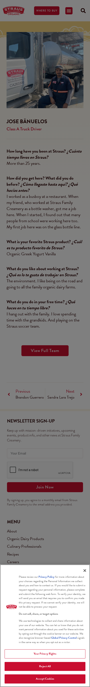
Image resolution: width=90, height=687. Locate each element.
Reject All (45, 666)
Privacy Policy (46, 577)
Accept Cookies (45, 679)
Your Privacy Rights (45, 654)
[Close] (85, 570)
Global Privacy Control (64, 638)
